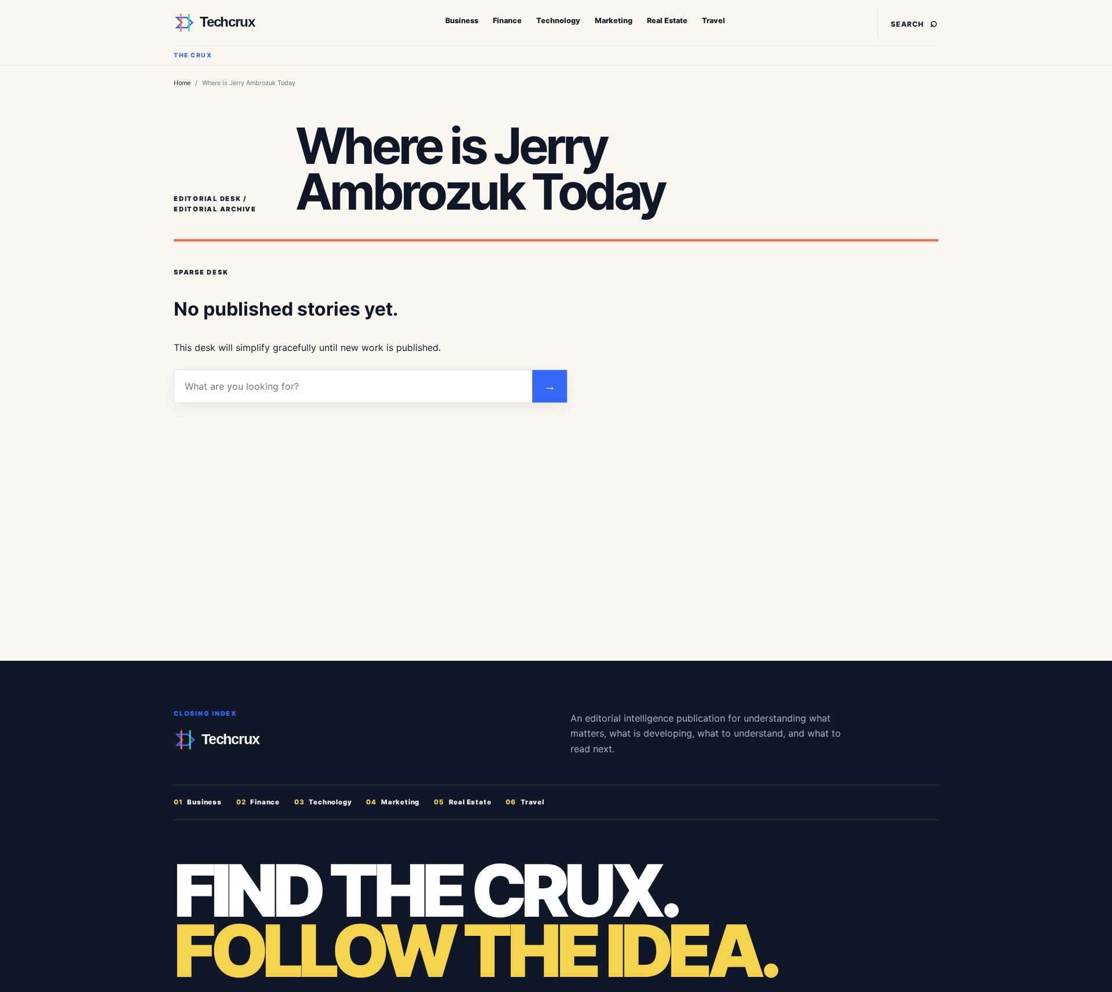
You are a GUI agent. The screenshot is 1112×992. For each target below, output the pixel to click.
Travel (713, 20)
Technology (558, 20)
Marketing (613, 20)
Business (461, 20)
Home (182, 83)
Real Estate (667, 20)
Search (914, 22)
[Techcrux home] (246, 22)
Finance (507, 20)
